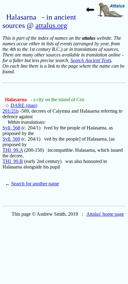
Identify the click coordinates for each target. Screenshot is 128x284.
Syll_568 (11, 127)
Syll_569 (11, 139)
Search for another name (35, 183)
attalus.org (51, 25)
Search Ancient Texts (91, 60)
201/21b (10, 111)
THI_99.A (12, 150)
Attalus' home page (105, 214)
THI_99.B (12, 161)
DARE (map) (24, 105)
